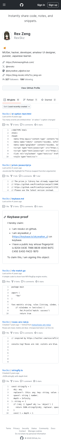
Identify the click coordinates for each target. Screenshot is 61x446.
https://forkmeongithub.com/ (20, 62)
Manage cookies (35, 431)
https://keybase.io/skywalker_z (30, 236)
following (26, 79)
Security (25, 428)
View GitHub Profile (30, 88)
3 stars (40, 333)
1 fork (15, 176)
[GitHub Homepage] (22, 438)
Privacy (16, 428)
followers (12, 79)
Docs (53, 428)
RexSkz (6, 113)
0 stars (40, 125)
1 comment (27, 381)
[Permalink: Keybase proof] (5, 217)
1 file (7, 125)
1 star (37, 176)
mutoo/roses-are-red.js (41, 325)
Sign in (41, 4)
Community (44, 428)
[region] (30, 143)
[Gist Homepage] (21, 5)
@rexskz (10, 66)
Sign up (53, 4)
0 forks (16, 125)
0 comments (27, 125)
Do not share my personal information (30, 434)
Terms (8, 428)
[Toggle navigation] (4, 5)
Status (34, 428)
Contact (22, 431)
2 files (7, 281)
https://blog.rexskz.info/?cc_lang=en (23, 75)
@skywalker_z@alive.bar (18, 70)
